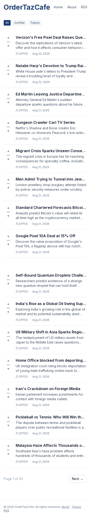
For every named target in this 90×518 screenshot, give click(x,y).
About (71, 7)
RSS (84, 7)
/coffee (19, 22)
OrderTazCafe (27, 7)
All (7, 22)
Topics (35, 22)
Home (58, 7)
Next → (77, 479)
